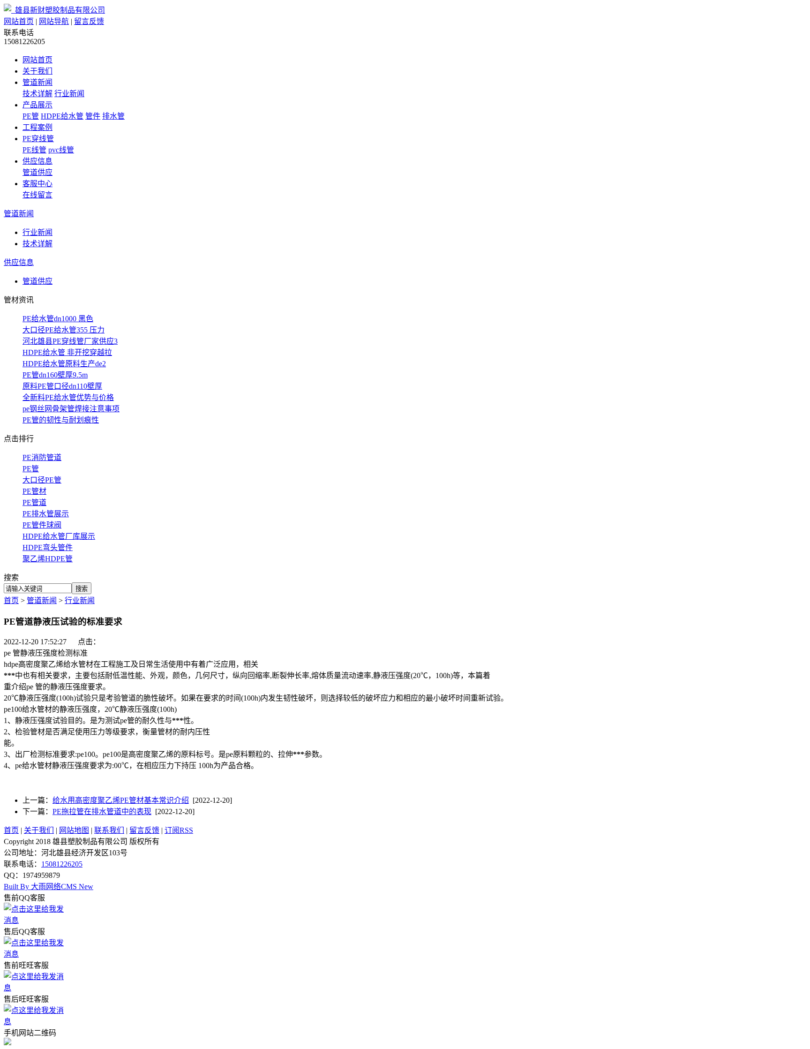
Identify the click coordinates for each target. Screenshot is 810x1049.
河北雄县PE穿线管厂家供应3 (70, 341)
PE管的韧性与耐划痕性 (60, 420)
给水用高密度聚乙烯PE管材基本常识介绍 (120, 800)
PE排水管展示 (45, 514)
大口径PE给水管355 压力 (63, 330)
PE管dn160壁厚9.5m (55, 375)
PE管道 (34, 502)
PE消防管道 (41, 457)
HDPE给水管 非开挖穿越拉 (67, 352)
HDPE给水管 (62, 116)
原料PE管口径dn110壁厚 (62, 386)
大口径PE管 (41, 480)
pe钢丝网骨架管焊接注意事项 (71, 409)
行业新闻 (69, 94)
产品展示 (37, 105)
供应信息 (37, 161)
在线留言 (37, 195)
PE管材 (34, 491)
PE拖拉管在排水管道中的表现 (101, 811)
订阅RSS (179, 830)
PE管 (30, 116)
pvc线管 (61, 150)
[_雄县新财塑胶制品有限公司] (54, 10)
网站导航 (54, 21)
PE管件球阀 (41, 525)
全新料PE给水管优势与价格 (68, 397)
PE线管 (34, 150)
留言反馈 (89, 21)
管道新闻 (37, 82)
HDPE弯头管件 (47, 547)
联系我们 (109, 830)
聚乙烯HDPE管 (47, 559)
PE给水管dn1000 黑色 (57, 319)
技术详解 (37, 94)
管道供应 (37, 172)
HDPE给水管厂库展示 (58, 536)
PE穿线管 (38, 139)
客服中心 (37, 184)
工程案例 (37, 127)
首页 (11, 600)
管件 (92, 116)
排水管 (113, 116)
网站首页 (19, 21)
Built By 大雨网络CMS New (48, 887)
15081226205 (61, 864)
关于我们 (37, 71)
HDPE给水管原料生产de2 (64, 364)
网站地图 (74, 830)
